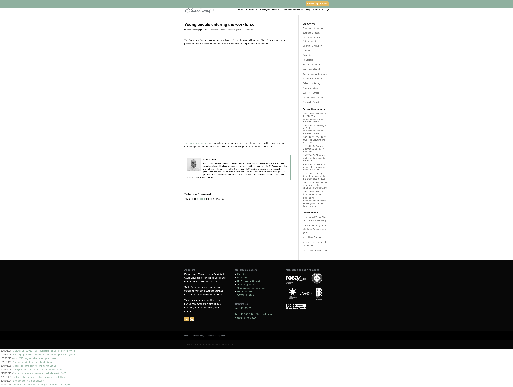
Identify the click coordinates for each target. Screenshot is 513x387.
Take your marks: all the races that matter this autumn (314, 167)
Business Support (218, 30)
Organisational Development (250, 288)
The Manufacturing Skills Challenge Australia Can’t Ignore (315, 229)
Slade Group (192, 344)
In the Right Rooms (312, 237)
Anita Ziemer (192, 30)
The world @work (233, 30)
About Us (250, 10)
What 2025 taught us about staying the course (314, 140)
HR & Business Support (248, 281)
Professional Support (312, 79)
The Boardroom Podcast (195, 143)
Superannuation (310, 88)
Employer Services (268, 10)
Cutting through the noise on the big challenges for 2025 (314, 176)
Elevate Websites (225, 344)
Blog (308, 10)
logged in (201, 199)
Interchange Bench (311, 69)
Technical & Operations (314, 97)
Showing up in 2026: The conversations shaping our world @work (44, 351)
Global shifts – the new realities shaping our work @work (315, 185)
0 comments (248, 30)
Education (307, 50)
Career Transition (245, 295)
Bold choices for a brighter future (28, 381)
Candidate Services (291, 10)
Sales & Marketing (311, 83)
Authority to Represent (216, 336)
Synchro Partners (311, 93)
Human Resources (311, 65)
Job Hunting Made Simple (315, 74)
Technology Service (246, 284)
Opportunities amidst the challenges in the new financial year (314, 203)
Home (240, 10)
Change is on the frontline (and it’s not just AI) (314, 158)
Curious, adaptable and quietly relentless (313, 149)
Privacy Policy (198, 336)
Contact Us (318, 10)
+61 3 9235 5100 (243, 308)
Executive (307, 55)
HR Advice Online (245, 291)
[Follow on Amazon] (192, 319)
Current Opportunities (317, 4)
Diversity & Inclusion (312, 46)
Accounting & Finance (313, 28)
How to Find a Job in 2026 (315, 250)
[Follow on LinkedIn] (186, 319)
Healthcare (308, 60)
